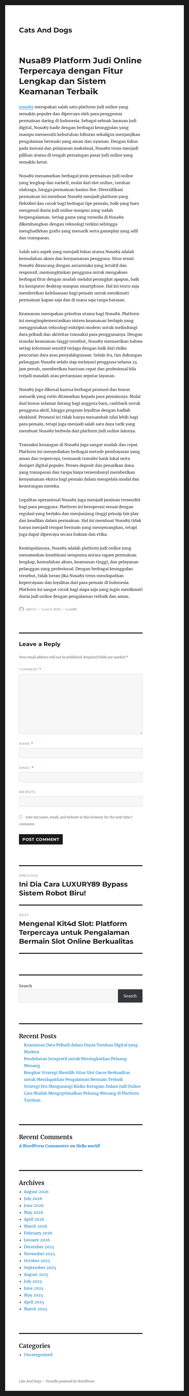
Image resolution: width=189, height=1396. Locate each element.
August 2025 (36, 1274)
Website (27, 792)
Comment (30, 669)
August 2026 (36, 1191)
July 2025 (33, 1281)
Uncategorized (38, 1354)
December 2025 (39, 1246)
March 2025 (35, 1308)
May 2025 (33, 1295)
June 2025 (34, 1288)
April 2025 (34, 1301)
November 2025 (39, 1253)
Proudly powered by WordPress (70, 1381)
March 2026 (35, 1226)
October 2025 (37, 1260)
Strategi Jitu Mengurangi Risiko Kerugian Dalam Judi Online (82, 1086)
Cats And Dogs (45, 30)
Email (26, 768)
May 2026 (33, 1212)
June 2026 (34, 1205)
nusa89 (26, 106)
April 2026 (34, 1219)
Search (25, 985)
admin (31, 609)
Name (26, 744)
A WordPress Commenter (44, 1145)
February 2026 (38, 1233)
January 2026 (37, 1239)
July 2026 (33, 1198)
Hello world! (88, 1145)
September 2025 (40, 1267)
